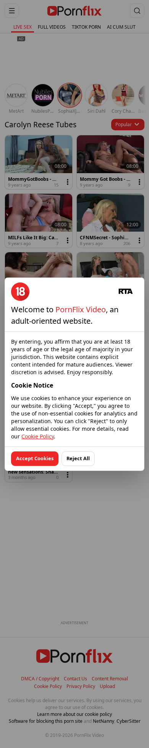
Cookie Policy (37, 436)
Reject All (78, 458)
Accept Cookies (34, 458)
